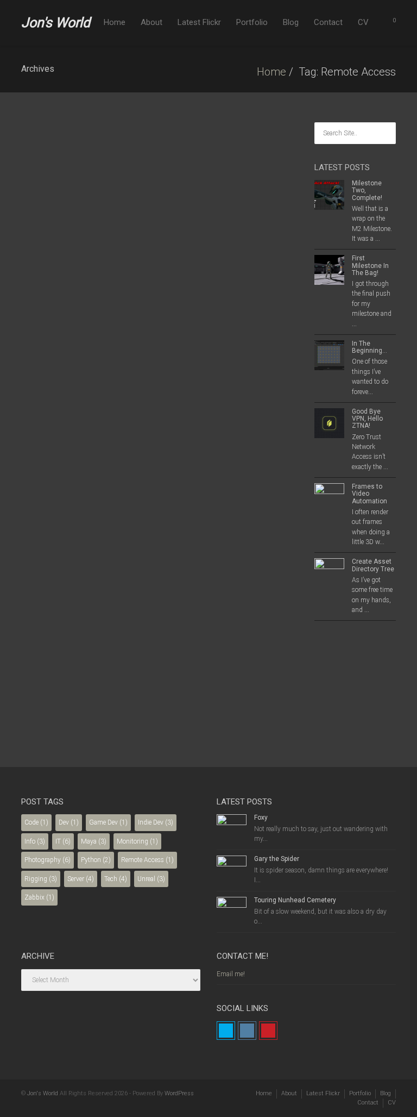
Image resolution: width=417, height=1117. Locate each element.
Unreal (151, 879)
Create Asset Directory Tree (373, 565)
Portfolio (252, 22)
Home (114, 22)
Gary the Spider (276, 859)
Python (96, 860)
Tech (115, 879)
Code (36, 822)
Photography (47, 860)
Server (80, 879)
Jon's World (55, 22)
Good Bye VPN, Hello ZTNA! (56, 181)
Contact (328, 22)
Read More (69, 698)
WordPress (179, 1093)
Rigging (40, 879)
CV (363, 22)
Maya (93, 841)
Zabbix (39, 897)
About (151, 22)
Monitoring (137, 841)
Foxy (261, 817)
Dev (69, 822)
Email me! (231, 974)
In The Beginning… (369, 347)
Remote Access (147, 860)
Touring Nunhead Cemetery (295, 900)
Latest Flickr (199, 22)
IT (63, 841)
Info (34, 841)
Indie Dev (155, 822)
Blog (291, 22)
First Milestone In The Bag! (370, 265)
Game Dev (108, 822)
